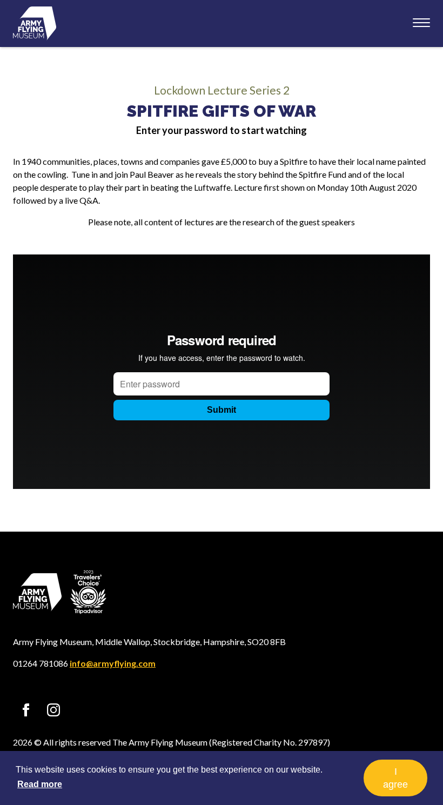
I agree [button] (395, 778)
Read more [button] (39, 784)
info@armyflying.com (113, 663)
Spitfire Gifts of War (221, 111)
